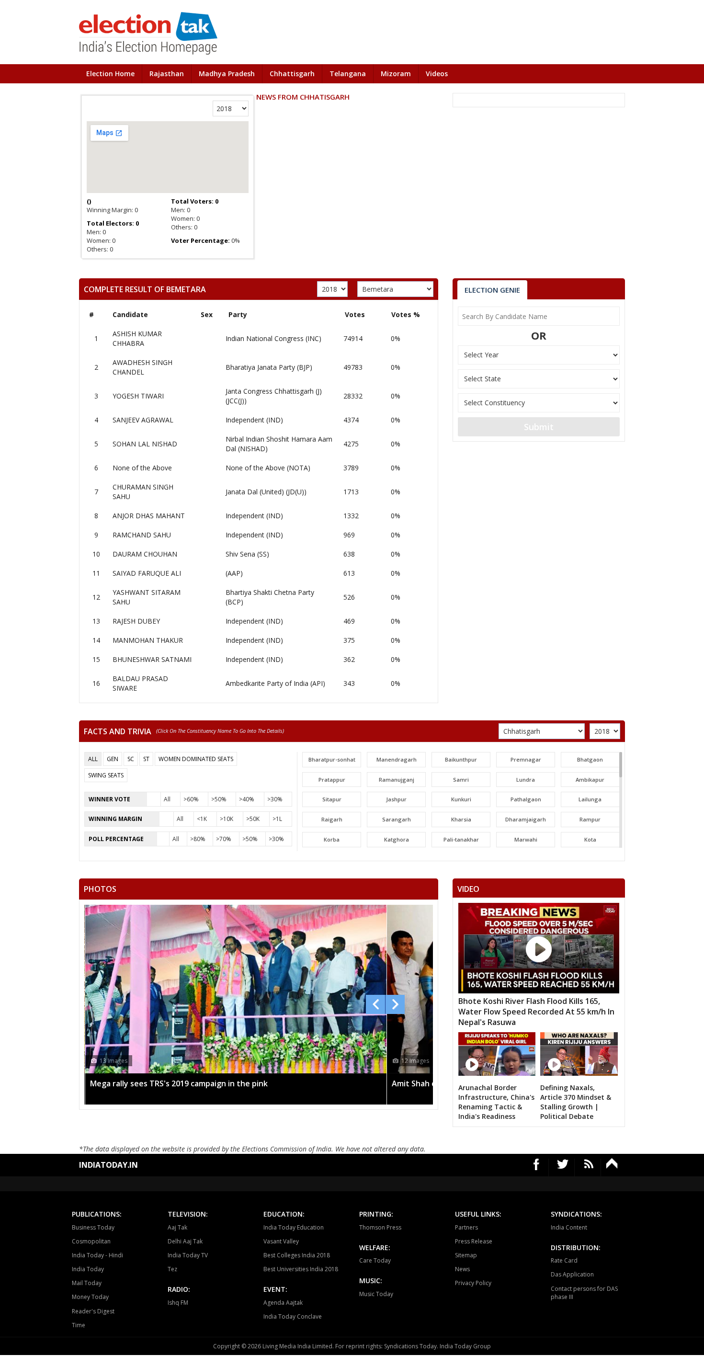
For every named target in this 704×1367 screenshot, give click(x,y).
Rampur (590, 819)
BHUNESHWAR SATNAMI (152, 659)
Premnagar (526, 759)
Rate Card (564, 1260)
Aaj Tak (177, 1227)
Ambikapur (590, 779)
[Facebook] (536, 1167)
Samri (461, 779)
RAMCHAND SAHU (142, 534)
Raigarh (331, 819)
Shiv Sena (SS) (247, 553)
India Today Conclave (292, 1316)
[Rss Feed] (589, 1167)
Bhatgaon (590, 759)
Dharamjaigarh (525, 819)
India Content (569, 1227)
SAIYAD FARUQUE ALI (147, 573)
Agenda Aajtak (283, 1303)
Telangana (347, 73)
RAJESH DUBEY (136, 621)
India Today (88, 1269)
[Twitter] (563, 1167)
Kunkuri (461, 799)
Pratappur (331, 779)
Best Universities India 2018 (300, 1269)
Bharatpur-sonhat (331, 759)
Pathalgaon (526, 799)
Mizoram (396, 73)
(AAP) (234, 573)
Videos (437, 73)
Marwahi (525, 839)
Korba (332, 839)
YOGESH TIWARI (138, 395)
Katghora (396, 839)
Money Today (90, 1297)
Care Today (375, 1260)
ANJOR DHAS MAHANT (149, 515)
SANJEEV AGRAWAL (143, 419)
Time (78, 1325)
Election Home (110, 73)
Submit (539, 427)
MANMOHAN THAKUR (148, 640)
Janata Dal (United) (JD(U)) (266, 491)
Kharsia (461, 819)
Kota (590, 839)
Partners (466, 1227)
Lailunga (590, 799)
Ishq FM (178, 1303)
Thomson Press (380, 1227)
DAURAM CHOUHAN (145, 553)
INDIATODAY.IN (108, 1165)
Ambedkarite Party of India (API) (275, 683)
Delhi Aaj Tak (185, 1241)
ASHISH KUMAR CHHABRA (137, 338)
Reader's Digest (93, 1311)
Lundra (525, 779)
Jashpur (396, 799)
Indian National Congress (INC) (273, 338)
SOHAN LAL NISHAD (145, 443)
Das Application (572, 1274)
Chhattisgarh (292, 73)
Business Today (93, 1227)
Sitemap (466, 1255)
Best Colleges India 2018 (296, 1255)
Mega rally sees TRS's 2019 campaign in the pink (179, 1083)
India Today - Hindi (97, 1255)
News (462, 1269)
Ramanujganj (396, 779)
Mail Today (87, 1283)
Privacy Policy (473, 1283)
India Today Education (293, 1227)
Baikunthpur (461, 759)
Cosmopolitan (91, 1241)
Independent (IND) (254, 419)
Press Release (473, 1241)
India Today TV (188, 1255)
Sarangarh (396, 819)
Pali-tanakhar (461, 839)
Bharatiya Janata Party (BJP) (269, 367)
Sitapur (331, 799)
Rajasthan (166, 73)
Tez (172, 1269)
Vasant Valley (281, 1241)
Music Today (376, 1294)
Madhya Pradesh (227, 73)
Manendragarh (396, 759)
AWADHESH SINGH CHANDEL (142, 367)
